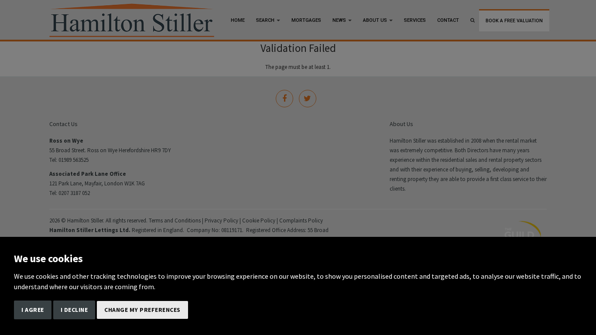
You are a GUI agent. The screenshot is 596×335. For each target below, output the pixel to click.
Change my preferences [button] (142, 310)
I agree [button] (32, 310)
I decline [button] (74, 310)
